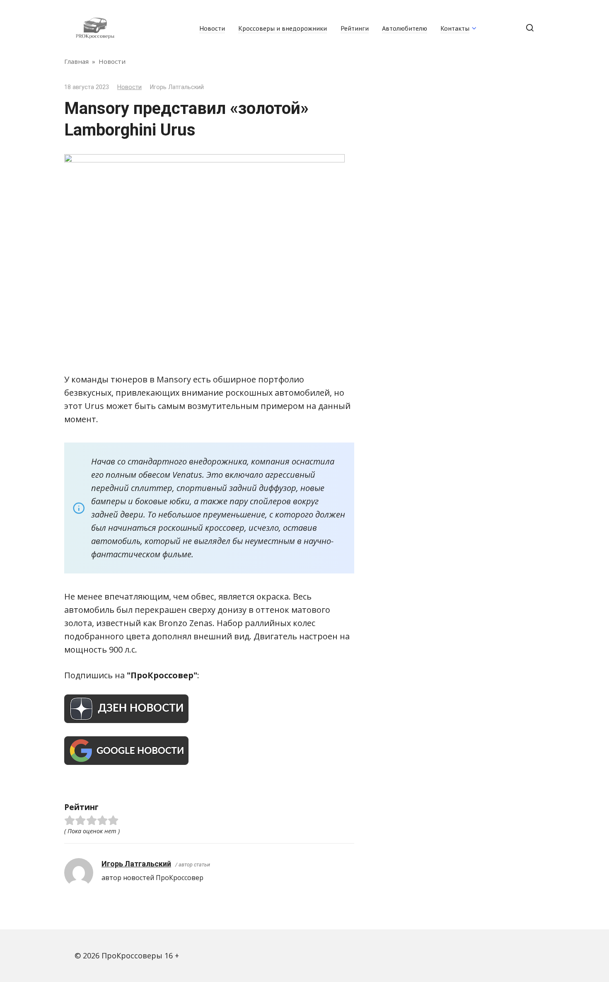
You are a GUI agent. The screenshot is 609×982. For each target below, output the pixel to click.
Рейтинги (355, 28)
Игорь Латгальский (136, 863)
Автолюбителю (404, 28)
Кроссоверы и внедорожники (282, 28)
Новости (212, 28)
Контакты (454, 28)
